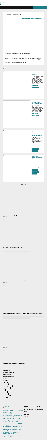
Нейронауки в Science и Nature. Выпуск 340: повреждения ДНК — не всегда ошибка (20, 345)
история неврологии (12, 421)
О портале (26, 416)
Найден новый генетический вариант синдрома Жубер (14, 363)
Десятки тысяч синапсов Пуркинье (37, 102)
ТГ (24, 419)
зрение (16, 416)
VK (24, 417)
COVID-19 (5, 410)
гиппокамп (6, 393)
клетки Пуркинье (33, 18)
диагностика (11, 416)
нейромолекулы (14, 429)
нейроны (5, 382)
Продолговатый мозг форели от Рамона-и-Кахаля (13, 247)
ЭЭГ (21, 410)
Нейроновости (27, 407)
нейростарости (7, 432)
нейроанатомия (18, 426)
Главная (26, 406)
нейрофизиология (7, 433)
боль (6, 415)
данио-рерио (19, 415)
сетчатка (5, 391)
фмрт (12, 436)
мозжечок (40, 18)
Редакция (5, 216)
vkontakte (39, 407)
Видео (25, 411)
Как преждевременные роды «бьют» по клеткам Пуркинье (37, 133)
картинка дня (25, 18)
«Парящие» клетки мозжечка (37, 73)
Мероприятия (27, 412)
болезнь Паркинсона (8, 386)
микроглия (11, 426)
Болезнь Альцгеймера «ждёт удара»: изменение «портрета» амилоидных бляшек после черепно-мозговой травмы (23, 280)
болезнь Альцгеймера (8, 376)
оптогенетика (16, 433)
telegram (39, 406)
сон (4, 378)
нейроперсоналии (12, 430)
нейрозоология (7, 429)
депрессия (5, 416)
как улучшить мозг (11, 423)
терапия (9, 436)
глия (15, 415)
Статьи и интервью (28, 409)
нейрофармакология (16, 432)
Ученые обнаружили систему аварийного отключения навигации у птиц (18, 215)
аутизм (5, 397)
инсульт (5, 420)
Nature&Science (7, 374)
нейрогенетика (6, 395)
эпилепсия (16, 436)
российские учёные (12, 435)
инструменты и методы (8, 372)
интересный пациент (11, 420)
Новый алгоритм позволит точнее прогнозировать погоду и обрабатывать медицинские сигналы (23, 313)
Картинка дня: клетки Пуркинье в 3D (37, 157)
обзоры (12, 433)
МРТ (19, 410)
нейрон (19, 429)
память (5, 380)
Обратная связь (40, 409)
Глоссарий (26, 414)
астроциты (6, 384)
